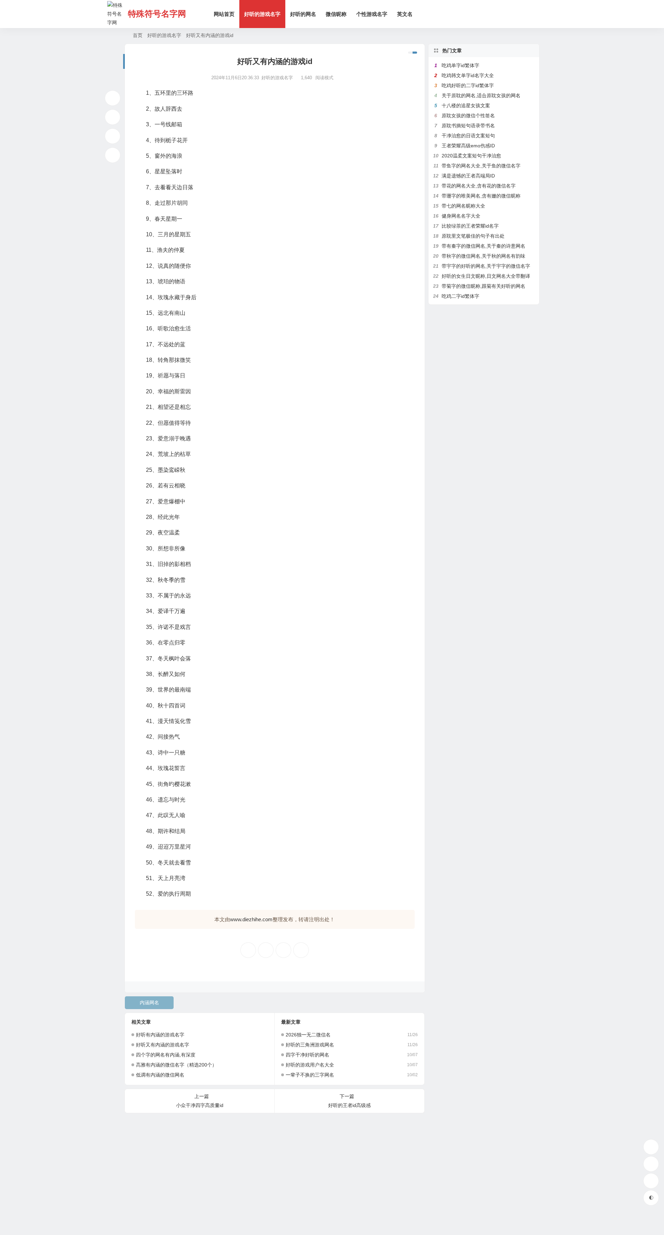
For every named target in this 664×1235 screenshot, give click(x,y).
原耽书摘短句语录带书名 (468, 125)
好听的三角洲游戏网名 (310, 1045)
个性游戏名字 (371, 14)
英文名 (405, 14)
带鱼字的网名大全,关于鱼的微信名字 (481, 165)
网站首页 (224, 14)
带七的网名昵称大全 (463, 206)
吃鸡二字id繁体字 (460, 296)
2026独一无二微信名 (308, 1034)
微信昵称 (336, 14)
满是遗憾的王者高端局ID (468, 176)
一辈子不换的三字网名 (310, 1075)
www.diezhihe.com (251, 919)
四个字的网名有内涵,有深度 (165, 1055)
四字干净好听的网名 (307, 1055)
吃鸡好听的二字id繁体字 (468, 85)
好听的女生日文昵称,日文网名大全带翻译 (486, 276)
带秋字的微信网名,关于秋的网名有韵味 (483, 256)
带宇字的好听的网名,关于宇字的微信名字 (486, 266)
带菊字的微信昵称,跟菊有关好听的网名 (483, 286)
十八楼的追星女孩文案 (466, 105)
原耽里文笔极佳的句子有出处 (473, 236)
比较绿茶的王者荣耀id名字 (470, 226)
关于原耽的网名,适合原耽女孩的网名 (481, 95)
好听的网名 (303, 14)
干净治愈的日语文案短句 (468, 135)
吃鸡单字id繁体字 (460, 65)
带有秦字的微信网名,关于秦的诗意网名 (483, 246)
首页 (137, 35)
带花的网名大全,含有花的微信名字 (479, 186)
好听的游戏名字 (262, 14)
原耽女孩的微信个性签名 (468, 115)
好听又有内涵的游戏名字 (162, 1045)
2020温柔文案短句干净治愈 (471, 155)
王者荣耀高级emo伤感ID (468, 145)
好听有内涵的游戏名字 (160, 1034)
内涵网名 (149, 1002)
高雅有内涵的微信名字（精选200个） (176, 1065)
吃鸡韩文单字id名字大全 (468, 75)
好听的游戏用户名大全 (310, 1065)
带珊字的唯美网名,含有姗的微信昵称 (481, 196)
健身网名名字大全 (461, 216)
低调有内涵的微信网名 (160, 1075)
